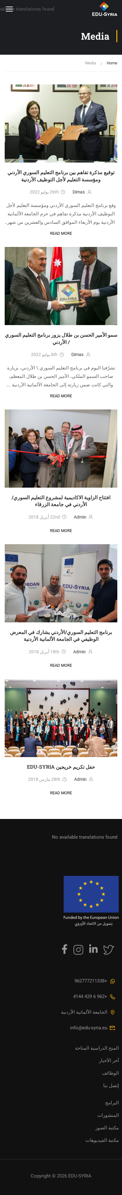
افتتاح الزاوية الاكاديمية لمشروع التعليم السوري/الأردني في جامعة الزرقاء (61, 500)
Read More (61, 233)
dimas (79, 191)
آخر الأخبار (109, 1060)
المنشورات (108, 1115)
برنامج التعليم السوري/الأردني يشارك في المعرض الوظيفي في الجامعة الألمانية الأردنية (61, 635)
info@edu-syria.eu (88, 1028)
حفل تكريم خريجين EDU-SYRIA (61, 766)
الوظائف (110, 1073)
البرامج (112, 1103)
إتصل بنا (111, 1085)
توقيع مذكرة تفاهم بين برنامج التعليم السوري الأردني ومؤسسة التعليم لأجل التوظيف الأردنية (61, 175)
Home (112, 63)
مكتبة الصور (107, 1128)
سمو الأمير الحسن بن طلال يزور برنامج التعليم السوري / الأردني (61, 338)
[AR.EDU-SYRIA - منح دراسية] (88, 9)
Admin (80, 517)
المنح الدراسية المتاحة (97, 1048)
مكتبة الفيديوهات (102, 1140)
